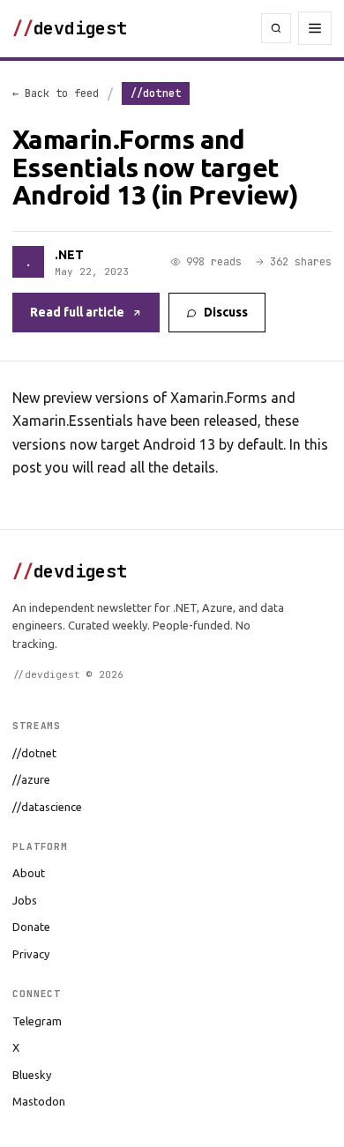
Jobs (24, 900)
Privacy (30, 954)
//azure (31, 779)
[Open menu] (315, 28)
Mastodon (38, 1101)
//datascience (47, 807)
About (28, 873)
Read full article (77, 312)
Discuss (226, 312)
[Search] (276, 28)
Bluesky (31, 1075)
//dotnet (34, 753)
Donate (31, 926)
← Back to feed (55, 93)
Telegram (37, 1021)
